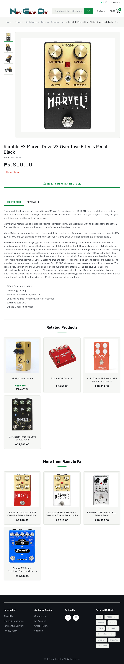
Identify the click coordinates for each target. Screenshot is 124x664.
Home (8, 22)
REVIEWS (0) (33, 202)
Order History (41, 626)
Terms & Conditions (14, 621)
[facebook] (68, 618)
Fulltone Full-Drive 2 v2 (62, 378)
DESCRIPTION (14, 202)
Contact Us (40, 616)
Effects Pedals (30, 22)
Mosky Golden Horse (22, 378)
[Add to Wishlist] (36, 342)
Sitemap (38, 630)
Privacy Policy (10, 630)
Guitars (18, 22)
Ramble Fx (15, 157)
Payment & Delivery (14, 626)
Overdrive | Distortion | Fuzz (53, 22)
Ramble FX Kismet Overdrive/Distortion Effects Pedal (22, 571)
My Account (40, 621)
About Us (8, 616)
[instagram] (76, 618)
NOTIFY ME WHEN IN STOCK (64, 183)
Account (116, 2)
